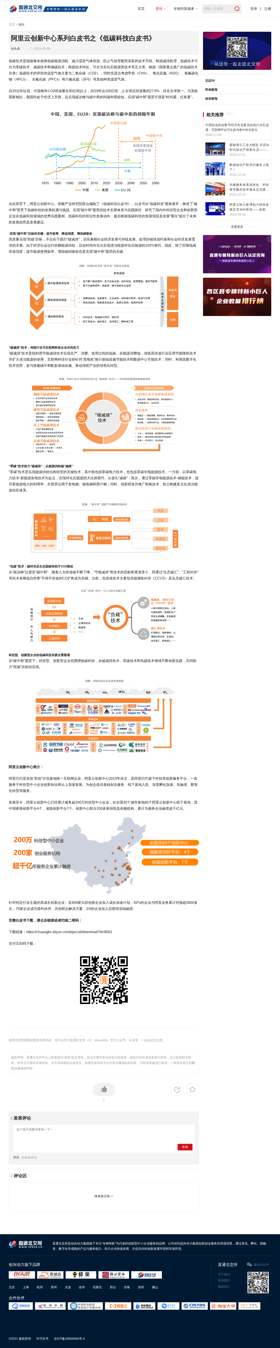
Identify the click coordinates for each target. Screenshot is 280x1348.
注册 (267, 9)
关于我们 (224, 1274)
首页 (141, 9)
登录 (253, 9)
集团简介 (224, 1286)
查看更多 (237, 226)
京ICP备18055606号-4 (69, 1338)
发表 (185, 1147)
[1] (104, 1089)
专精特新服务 (183, 9)
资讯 (159, 9)
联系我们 (224, 1280)
